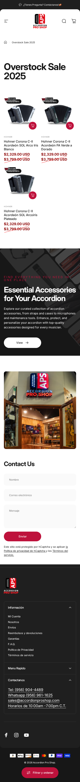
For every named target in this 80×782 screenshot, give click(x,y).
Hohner (8, 137)
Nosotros (13, 622)
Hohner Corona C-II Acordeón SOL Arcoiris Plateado (20, 215)
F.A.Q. (11, 644)
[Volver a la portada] (5, 42)
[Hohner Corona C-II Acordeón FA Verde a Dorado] (58, 114)
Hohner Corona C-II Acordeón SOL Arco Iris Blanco (21, 145)
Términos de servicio (21, 655)
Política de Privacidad (21, 649)
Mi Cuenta (14, 616)
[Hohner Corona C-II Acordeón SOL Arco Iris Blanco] (21, 114)
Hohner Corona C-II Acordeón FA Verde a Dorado (56, 145)
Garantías (13, 638)
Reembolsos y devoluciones (25, 633)
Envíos (12, 627)
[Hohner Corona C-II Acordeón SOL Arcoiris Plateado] (21, 184)
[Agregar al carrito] (33, 126)
